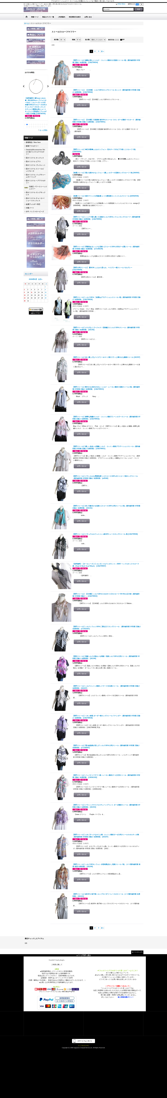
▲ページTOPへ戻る (83, 955)
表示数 (56, 39)
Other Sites (121, 4)
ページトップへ (138, 952)
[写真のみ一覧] (117, 40)
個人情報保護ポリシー (126, 997)
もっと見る (43, 130)
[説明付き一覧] (123, 40)
